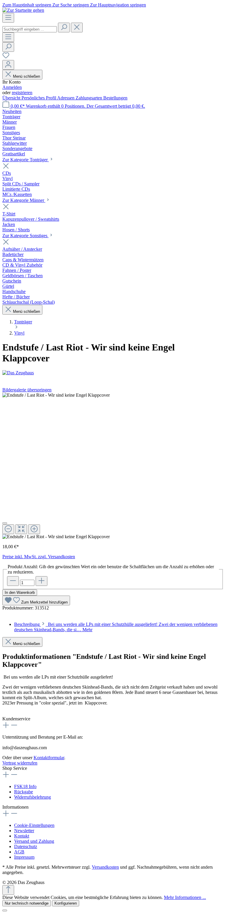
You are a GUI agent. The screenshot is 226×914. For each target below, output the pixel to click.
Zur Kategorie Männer (23, 200)
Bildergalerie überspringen (26, 389)
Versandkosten (105, 867)
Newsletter (24, 830)
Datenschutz (25, 846)
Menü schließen (26, 76)
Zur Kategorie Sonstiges (25, 235)
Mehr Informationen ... (185, 897)
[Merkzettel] (5, 57)
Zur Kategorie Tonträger (25, 159)
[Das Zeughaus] (113, 372)
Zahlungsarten (89, 97)
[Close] (4, 523)
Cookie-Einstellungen (34, 825)
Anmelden (12, 87)
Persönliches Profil (39, 97)
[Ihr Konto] (8, 65)
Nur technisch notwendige (27, 903)
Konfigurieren (65, 903)
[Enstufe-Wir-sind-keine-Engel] (56, 395)
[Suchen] (64, 27)
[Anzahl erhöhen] (41, 581)
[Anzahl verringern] (13, 581)
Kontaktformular (49, 757)
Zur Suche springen (71, 4)
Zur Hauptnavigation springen (118, 4)
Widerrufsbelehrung (32, 797)
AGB (19, 851)
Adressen (66, 97)
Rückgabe (23, 791)
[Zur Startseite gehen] (23, 10)
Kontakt (21, 835)
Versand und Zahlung (34, 841)
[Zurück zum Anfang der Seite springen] (8, 890)
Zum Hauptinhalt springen (27, 4)
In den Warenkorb (20, 592)
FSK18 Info (25, 786)
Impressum (24, 857)
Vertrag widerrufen (19, 762)
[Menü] (8, 18)
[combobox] (29, 29)
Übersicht (11, 97)
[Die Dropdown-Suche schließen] (77, 27)
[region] (113, 466)
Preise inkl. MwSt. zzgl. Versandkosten (38, 556)
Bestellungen (115, 97)
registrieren (22, 92)
